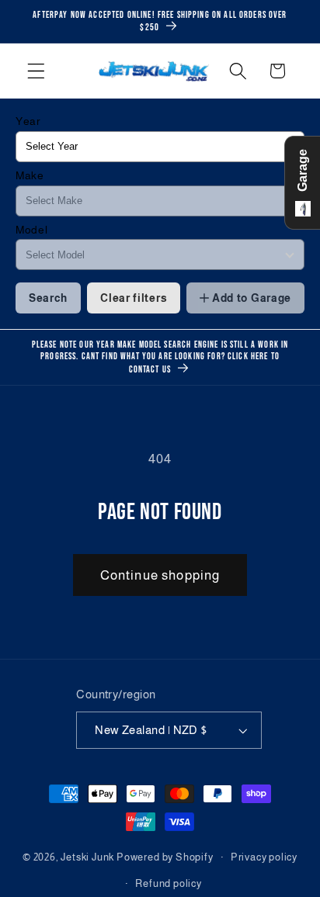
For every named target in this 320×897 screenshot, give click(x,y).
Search (48, 298)
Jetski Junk (87, 857)
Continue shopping (160, 575)
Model (31, 229)
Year (28, 121)
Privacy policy (264, 857)
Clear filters (133, 298)
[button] (36, 71)
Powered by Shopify (165, 857)
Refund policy (168, 883)
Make (30, 175)
